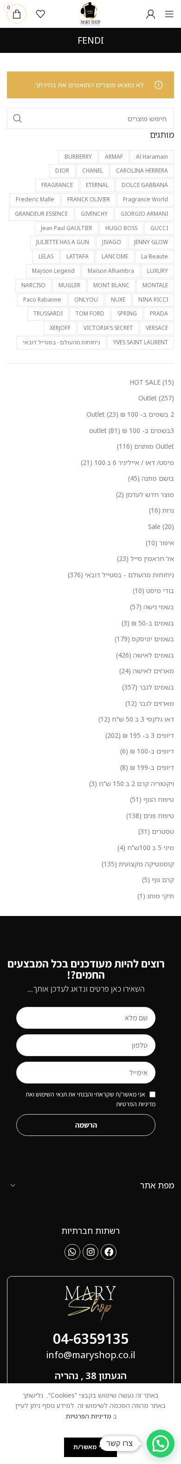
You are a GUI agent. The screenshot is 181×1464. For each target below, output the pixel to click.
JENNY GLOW (151, 242)
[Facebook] (108, 1252)
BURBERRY (78, 157)
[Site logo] (91, 13)
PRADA (159, 313)
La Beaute (154, 256)
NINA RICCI (153, 299)
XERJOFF (60, 328)
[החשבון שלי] (151, 14)
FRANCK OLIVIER (88, 199)
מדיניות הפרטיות (88, 1416)
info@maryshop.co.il (90, 1354)
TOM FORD (90, 313)
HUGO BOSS (121, 228)
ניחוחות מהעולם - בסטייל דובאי (61, 342)
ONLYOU (86, 299)
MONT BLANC (111, 285)
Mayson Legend (53, 271)
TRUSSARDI (48, 313)
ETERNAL (97, 185)
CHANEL (92, 170)
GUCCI (159, 228)
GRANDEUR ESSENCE (41, 214)
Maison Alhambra (111, 271)
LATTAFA (77, 256)
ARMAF (114, 157)
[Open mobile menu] (169, 14)
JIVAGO (111, 242)
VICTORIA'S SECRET (108, 328)
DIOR (62, 170)
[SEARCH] (17, 118)
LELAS (46, 256)
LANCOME (115, 256)
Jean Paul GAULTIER (66, 228)
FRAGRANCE (57, 185)
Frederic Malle (35, 199)
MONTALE (155, 285)
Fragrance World (145, 199)
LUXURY (157, 271)
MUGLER (69, 285)
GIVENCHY (94, 214)
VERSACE (157, 328)
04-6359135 (91, 1338)
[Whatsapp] (72, 1252)
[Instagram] (90, 1252)
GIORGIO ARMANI (144, 214)
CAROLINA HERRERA (142, 170)
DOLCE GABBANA (145, 185)
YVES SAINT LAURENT (140, 342)
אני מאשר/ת (90, 1447)
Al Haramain (152, 157)
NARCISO (33, 285)
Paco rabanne (42, 299)
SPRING (127, 313)
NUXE (118, 299)
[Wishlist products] (40, 14)
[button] (161, 1444)
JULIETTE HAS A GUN (62, 242)
